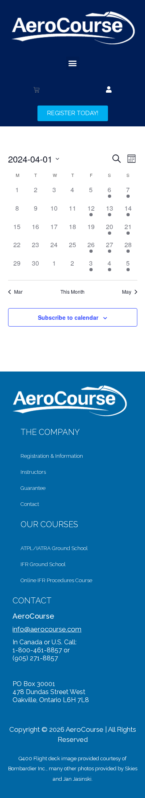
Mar (18, 291)
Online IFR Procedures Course (56, 580)
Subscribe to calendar (68, 317)
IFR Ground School (43, 564)
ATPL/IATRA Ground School (54, 548)
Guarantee (33, 488)
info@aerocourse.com (46, 629)
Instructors (33, 472)
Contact (30, 504)
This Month (72, 291)
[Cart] (36, 89)
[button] (72, 63)
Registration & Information (52, 456)
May (126, 291)
